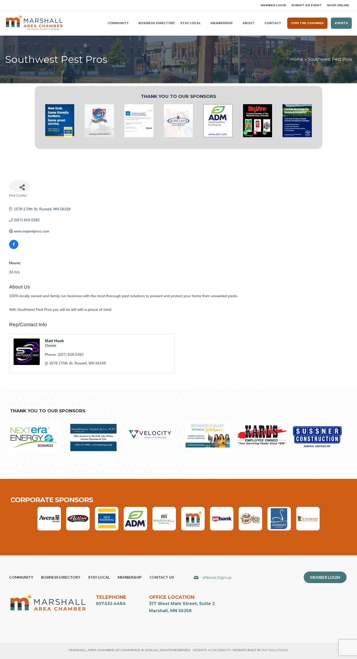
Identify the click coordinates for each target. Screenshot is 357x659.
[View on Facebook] (13, 248)
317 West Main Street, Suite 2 (182, 603)
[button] (7, 5)
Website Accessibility (212, 650)
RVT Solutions (274, 650)
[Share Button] (19, 186)
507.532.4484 (111, 603)
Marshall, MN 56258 (170, 610)
